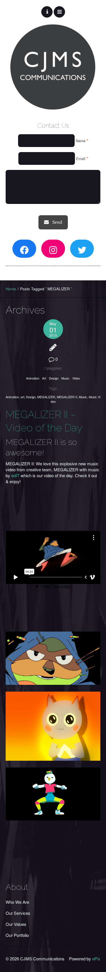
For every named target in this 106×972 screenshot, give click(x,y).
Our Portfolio (17, 935)
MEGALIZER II (67, 397)
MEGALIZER (46, 397)
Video (76, 378)
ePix (96, 959)
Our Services (18, 913)
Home (11, 288)
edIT (15, 475)
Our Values (16, 924)
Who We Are (17, 902)
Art (44, 378)
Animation (32, 378)
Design (54, 378)
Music (65, 378)
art (22, 397)
